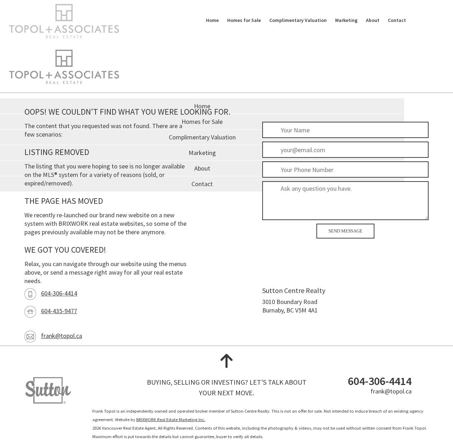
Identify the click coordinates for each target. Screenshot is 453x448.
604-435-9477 (59, 311)
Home (212, 20)
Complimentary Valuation (298, 20)
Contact (397, 20)
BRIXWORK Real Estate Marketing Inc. (170, 419)
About (372, 20)
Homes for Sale (244, 20)
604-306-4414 (59, 293)
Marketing (346, 20)
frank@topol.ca (61, 336)
